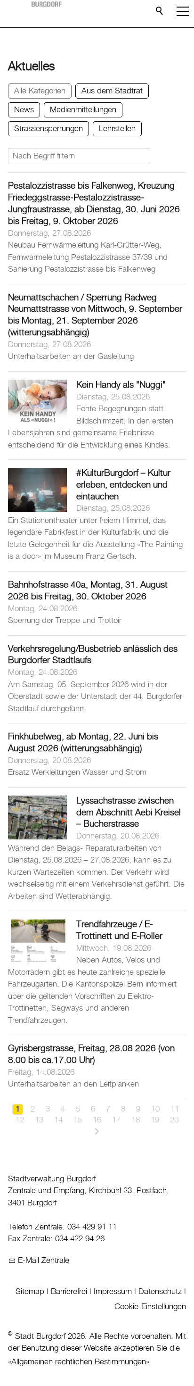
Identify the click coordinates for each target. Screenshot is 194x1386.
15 (77, 1120)
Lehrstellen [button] (117, 128)
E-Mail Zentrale (43, 1260)
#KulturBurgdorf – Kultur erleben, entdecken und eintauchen (123, 485)
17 (116, 1120)
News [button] (24, 110)
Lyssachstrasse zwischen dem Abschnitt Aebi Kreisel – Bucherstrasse (128, 813)
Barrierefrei (69, 1291)
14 (58, 1120)
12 (20, 1120)
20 (174, 1120)
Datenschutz (160, 1291)
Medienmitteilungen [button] (83, 110)
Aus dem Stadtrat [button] (112, 91)
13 (39, 1120)
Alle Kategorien (39, 91)
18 (135, 1120)
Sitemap (30, 1291)
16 (97, 1120)
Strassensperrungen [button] (48, 128)
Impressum (113, 1291)
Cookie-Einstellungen (150, 1307)
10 (155, 1109)
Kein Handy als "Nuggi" (121, 385)
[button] (182, 11)
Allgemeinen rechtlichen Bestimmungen (78, 1362)
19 (155, 1120)
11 (174, 1109)
